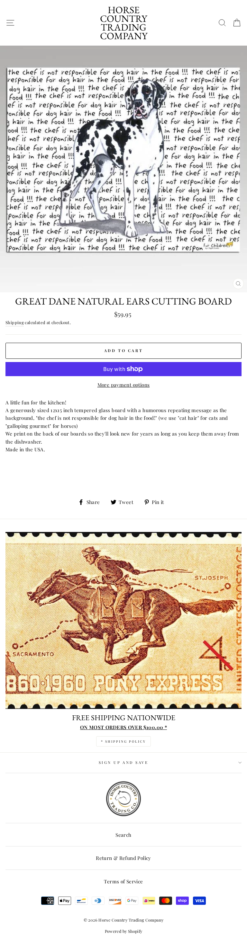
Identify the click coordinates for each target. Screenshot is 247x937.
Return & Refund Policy (123, 857)
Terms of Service (123, 881)
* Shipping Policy (123, 741)
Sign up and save (123, 762)
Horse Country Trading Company (123, 23)
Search (123, 834)
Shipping (14, 322)
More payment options (123, 384)
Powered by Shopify (123, 931)
